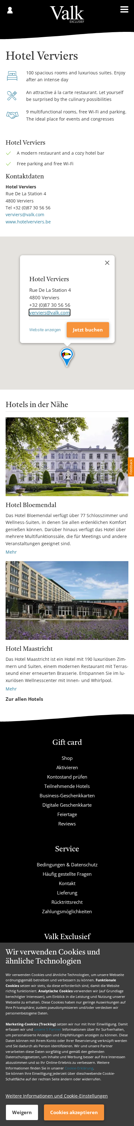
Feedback (130, 467)
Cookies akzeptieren (74, 1112)
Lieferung (67, 892)
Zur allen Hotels (24, 699)
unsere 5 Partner (47, 1029)
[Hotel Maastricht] (67, 600)
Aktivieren (67, 767)
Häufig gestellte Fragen (67, 874)
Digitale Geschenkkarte (67, 805)
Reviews (67, 823)
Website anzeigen (45, 329)
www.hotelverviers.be (28, 222)
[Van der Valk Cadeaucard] (67, 14)
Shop (67, 758)
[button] (67, 357)
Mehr (11, 552)
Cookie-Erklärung (79, 1068)
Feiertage (67, 814)
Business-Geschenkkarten (67, 795)
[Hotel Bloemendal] (67, 456)
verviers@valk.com (25, 214)
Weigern (22, 1112)
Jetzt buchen (88, 329)
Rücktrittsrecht (67, 902)
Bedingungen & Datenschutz (67, 864)
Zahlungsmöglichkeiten (67, 911)
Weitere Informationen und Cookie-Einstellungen (57, 1096)
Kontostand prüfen (67, 777)
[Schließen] (107, 262)
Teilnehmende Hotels (67, 786)
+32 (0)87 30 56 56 (31, 208)
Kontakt (67, 883)
